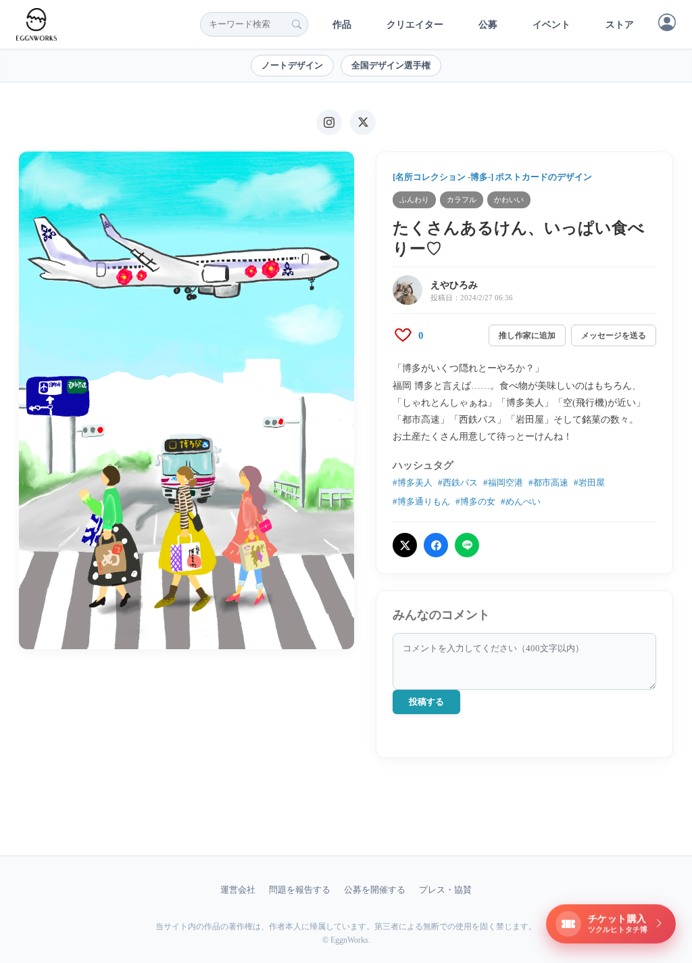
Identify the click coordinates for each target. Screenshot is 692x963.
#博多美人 (412, 482)
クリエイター (415, 25)
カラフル (461, 199)
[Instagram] (329, 122)
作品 (341, 25)
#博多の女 (475, 501)
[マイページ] (667, 22)
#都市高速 (548, 482)
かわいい (509, 199)
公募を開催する (374, 890)
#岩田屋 (589, 482)
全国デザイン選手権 (390, 65)
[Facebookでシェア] (436, 545)
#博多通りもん (421, 501)
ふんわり (414, 199)
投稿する (426, 702)
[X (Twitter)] (363, 122)
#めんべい (521, 501)
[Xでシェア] (405, 545)
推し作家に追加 (527, 335)
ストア (620, 25)
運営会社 (237, 890)
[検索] (296, 24)
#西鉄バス (458, 482)
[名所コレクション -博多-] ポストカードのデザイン (492, 177)
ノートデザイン (292, 65)
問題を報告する (299, 890)
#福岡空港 (503, 482)
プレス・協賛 (445, 890)
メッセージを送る (613, 335)
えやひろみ (454, 285)
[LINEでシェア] (467, 545)
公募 (487, 25)
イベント (551, 25)
